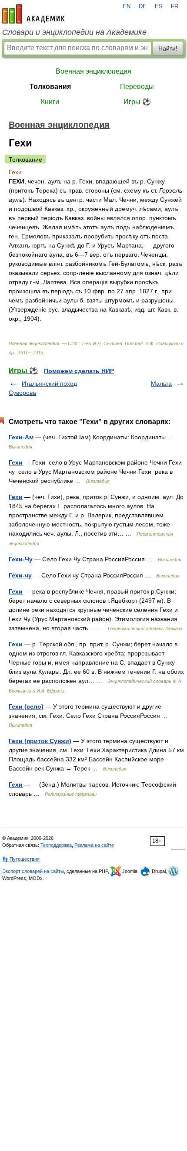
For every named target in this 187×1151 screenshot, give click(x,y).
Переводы (137, 86)
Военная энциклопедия (93, 71)
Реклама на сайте (94, 845)
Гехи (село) (26, 706)
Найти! (167, 48)
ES (159, 6)
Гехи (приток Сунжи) (40, 740)
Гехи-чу (20, 575)
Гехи (16, 462)
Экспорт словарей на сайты (33, 871)
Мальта (161, 383)
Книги (50, 101)
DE (143, 6)
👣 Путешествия (21, 859)
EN (126, 6)
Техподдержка (56, 845)
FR (174, 6)
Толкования (50, 86)
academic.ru (33, 14)
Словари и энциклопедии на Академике (74, 32)
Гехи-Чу (21, 559)
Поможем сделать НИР (79, 370)
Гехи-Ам (21, 437)
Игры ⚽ (137, 101)
